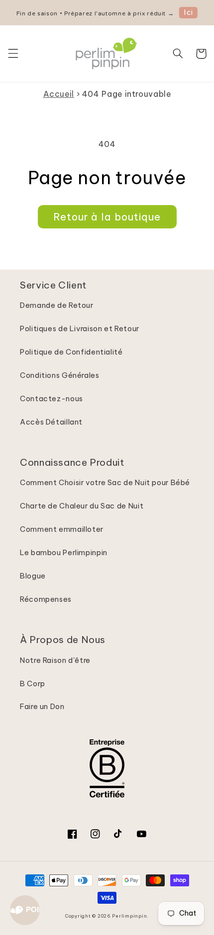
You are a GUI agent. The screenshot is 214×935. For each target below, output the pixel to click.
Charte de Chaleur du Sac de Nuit (81, 505)
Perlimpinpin (129, 916)
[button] (12, 53)
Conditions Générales (60, 375)
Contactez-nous (51, 398)
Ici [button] (188, 12)
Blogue (33, 575)
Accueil (58, 94)
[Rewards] (25, 910)
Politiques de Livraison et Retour (79, 328)
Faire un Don (42, 706)
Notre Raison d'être (55, 660)
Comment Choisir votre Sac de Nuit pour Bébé (105, 482)
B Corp (32, 683)
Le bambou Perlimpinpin (63, 552)
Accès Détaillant (51, 422)
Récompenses (46, 599)
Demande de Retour (57, 305)
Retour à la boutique (107, 217)
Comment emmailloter (62, 529)
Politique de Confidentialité (71, 352)
